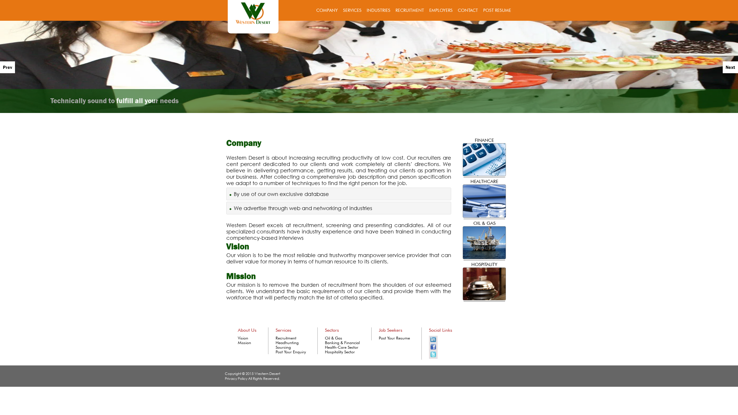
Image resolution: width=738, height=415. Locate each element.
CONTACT (468, 10)
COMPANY (327, 10)
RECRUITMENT (410, 10)
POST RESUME (497, 10)
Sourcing (283, 347)
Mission (244, 342)
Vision (243, 338)
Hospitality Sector (340, 352)
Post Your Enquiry (291, 352)
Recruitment (286, 338)
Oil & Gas (333, 338)
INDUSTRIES (378, 10)
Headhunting (287, 342)
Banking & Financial (342, 342)
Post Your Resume (394, 338)
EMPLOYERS (441, 10)
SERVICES (352, 10)
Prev (7, 67)
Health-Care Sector (341, 347)
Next (730, 67)
